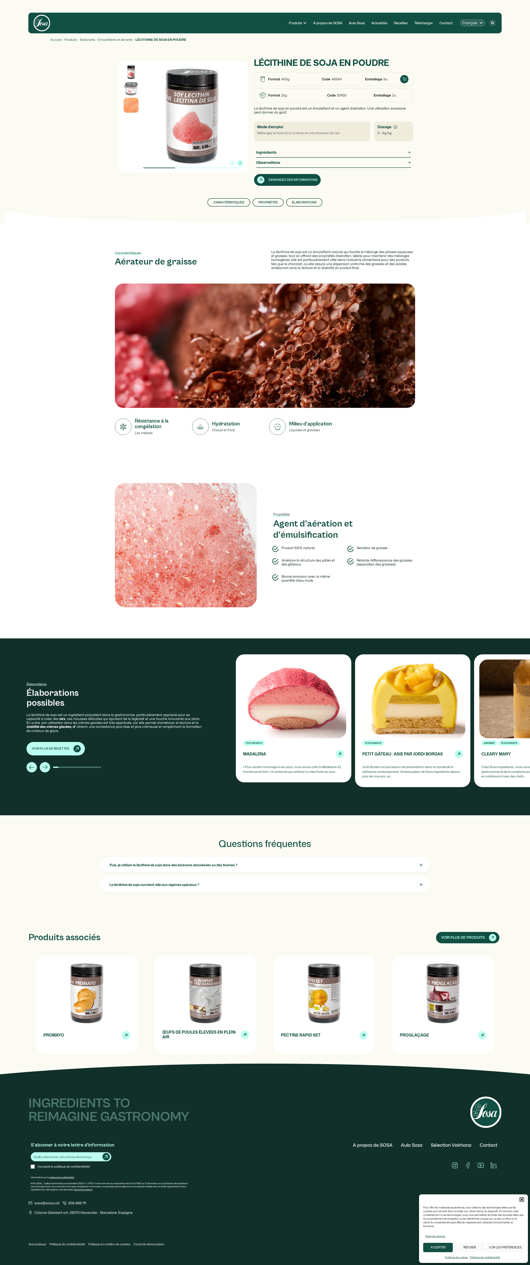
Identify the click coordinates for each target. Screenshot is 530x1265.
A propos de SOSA (373, 1145)
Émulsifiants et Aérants (115, 39)
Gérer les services (435, 1236)
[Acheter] (404, 79)
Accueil (55, 39)
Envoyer (106, 1156)
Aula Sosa (412, 1145)
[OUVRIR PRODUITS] (305, 23)
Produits (70, 39)
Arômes (489, 743)
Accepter (438, 1247)
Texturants (87, 39)
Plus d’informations (83, 1189)
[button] (522, 1199)
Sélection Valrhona (451, 1145)
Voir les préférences (505, 1247)
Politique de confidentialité (485, 1257)
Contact (488, 1145)
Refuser (470, 1247)
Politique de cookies (456, 1257)
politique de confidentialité (61, 1177)
